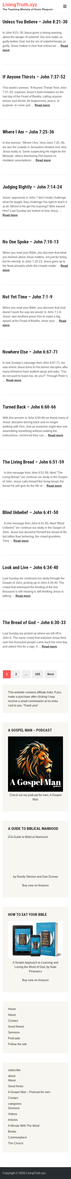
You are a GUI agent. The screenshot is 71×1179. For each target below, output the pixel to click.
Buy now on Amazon (35, 885)
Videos (12, 1114)
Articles (13, 1119)
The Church (15, 1143)
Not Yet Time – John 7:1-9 (27, 297)
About (12, 1014)
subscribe (14, 1070)
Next (50, 674)
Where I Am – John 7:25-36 (28, 132)
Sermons (14, 1032)
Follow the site (17, 1044)
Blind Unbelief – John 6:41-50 (30, 512)
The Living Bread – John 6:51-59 (33, 462)
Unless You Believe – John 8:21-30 (35, 22)
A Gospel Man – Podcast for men (29, 1092)
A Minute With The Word (23, 1125)
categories (14, 1103)
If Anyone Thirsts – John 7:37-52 (34, 77)
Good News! (16, 1026)
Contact (13, 1020)
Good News (15, 1086)
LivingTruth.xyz (20, 4)
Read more (42, 105)
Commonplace (17, 1137)
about (11, 1076)
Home (12, 1009)
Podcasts (14, 1038)
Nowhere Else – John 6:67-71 (30, 352)
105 (37, 674)
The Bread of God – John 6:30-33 (34, 622)
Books (12, 1131)
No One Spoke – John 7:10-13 (31, 242)
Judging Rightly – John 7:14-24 (32, 187)
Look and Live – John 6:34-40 (30, 567)
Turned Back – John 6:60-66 (29, 407)
